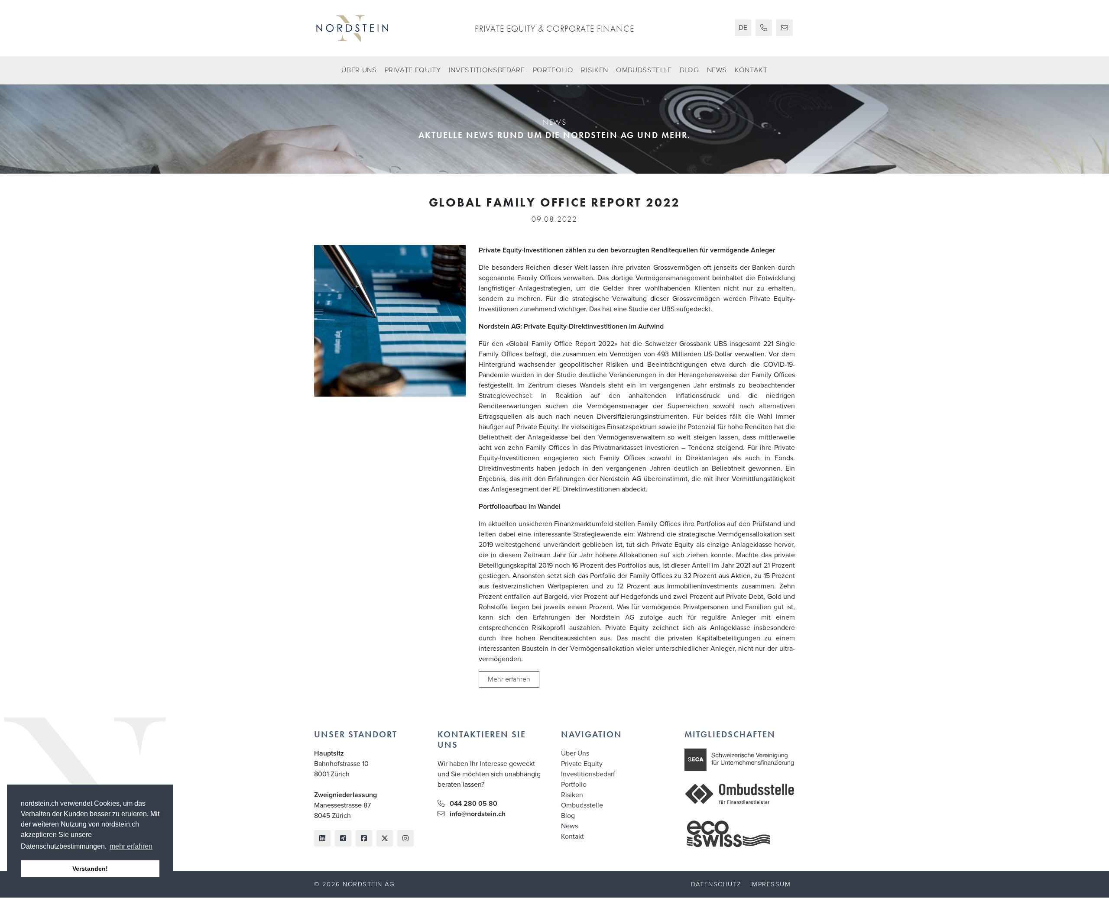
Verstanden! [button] (90, 868)
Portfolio (553, 70)
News (717, 70)
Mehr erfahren (509, 679)
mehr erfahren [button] (131, 846)
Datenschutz (716, 884)
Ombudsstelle (644, 70)
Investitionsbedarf (487, 70)
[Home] (369, 28)
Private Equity (413, 70)
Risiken (594, 70)
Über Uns (358, 70)
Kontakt (751, 70)
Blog (689, 70)
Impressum (770, 884)
